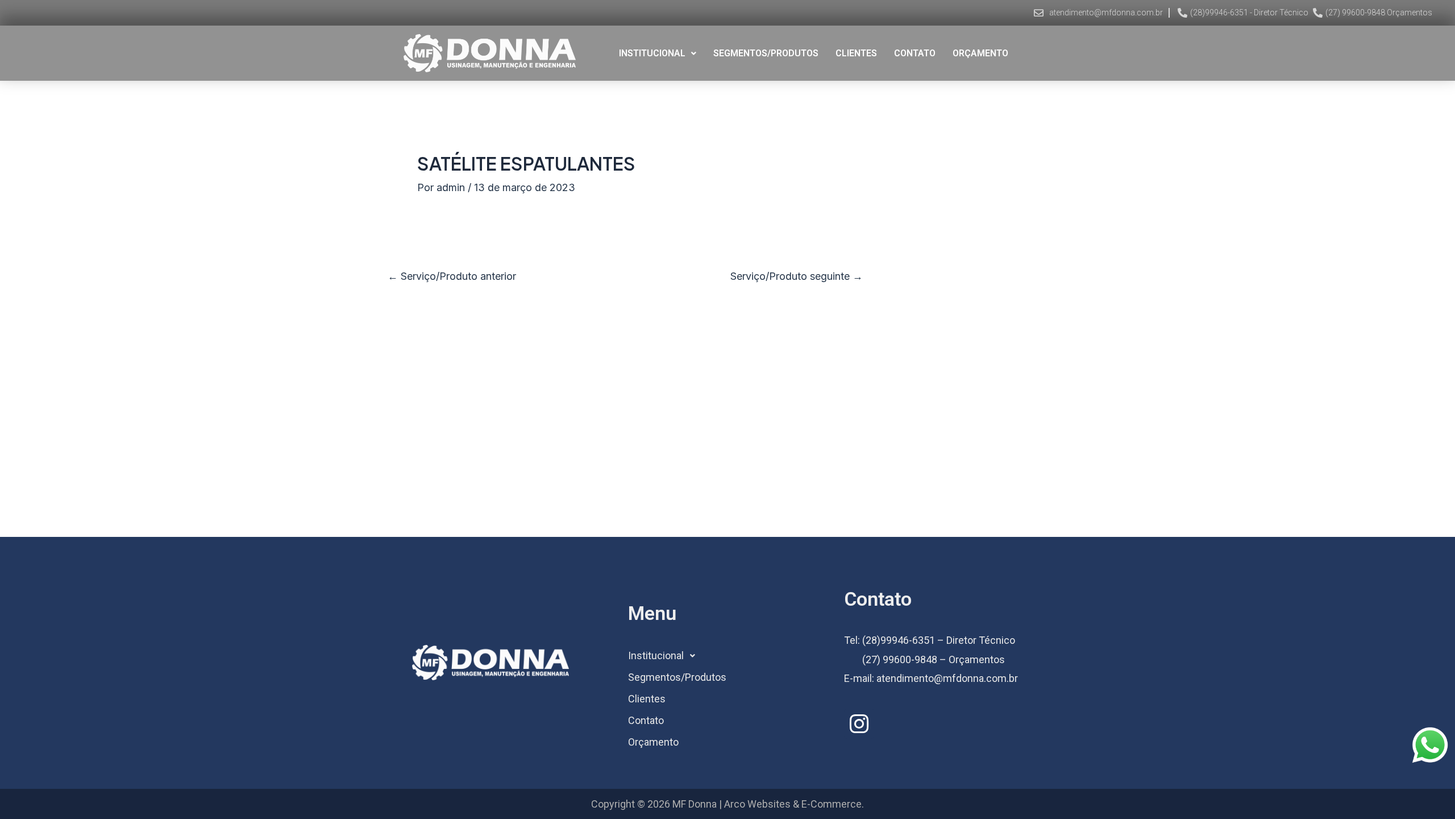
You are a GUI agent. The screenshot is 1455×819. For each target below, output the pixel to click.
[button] (657, 53)
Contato (915, 53)
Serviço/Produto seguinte (796, 276)
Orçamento (980, 53)
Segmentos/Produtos (765, 53)
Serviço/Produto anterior (452, 276)
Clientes (856, 53)
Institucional (652, 53)
